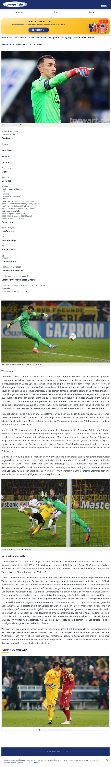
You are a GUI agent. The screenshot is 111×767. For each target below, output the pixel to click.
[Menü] (104, 4)
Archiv (13, 37)
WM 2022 (25, 37)
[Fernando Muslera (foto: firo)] (55, 87)
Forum (92, 12)
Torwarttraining (18, 12)
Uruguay (67, 37)
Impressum (66, 751)
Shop (55, 12)
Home (4, 37)
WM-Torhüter (39, 37)
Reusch (6, 156)
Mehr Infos (33, 763)
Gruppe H (54, 37)
